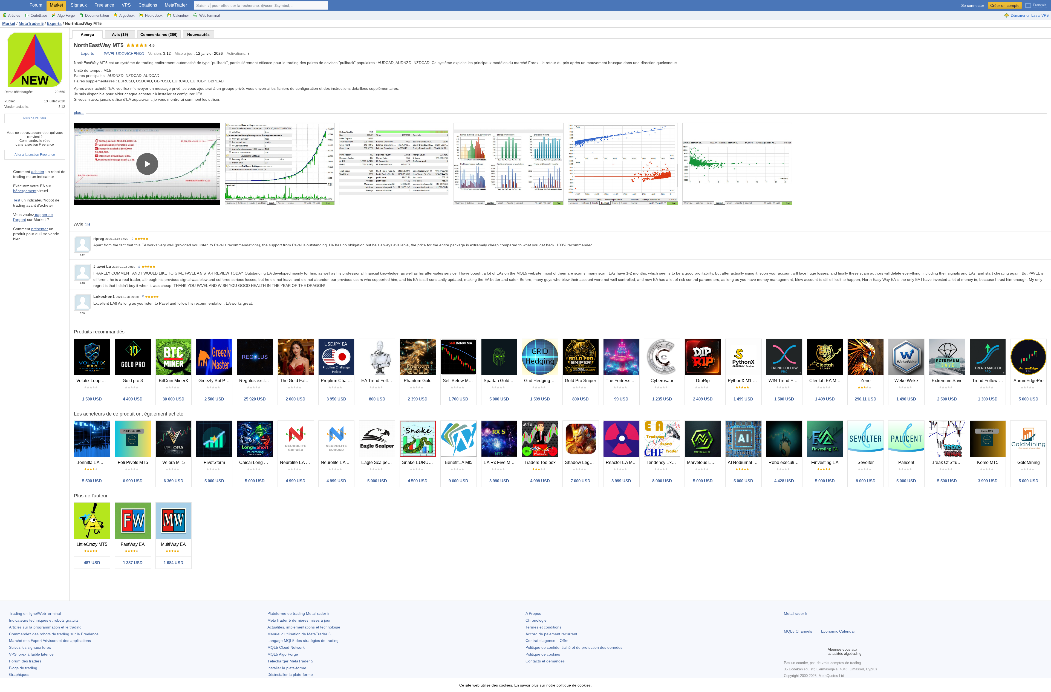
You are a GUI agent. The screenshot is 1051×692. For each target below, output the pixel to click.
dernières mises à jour (299, 620)
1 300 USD (988, 399)
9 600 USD (458, 480)
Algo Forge (66, 15)
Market (56, 5)
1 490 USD (906, 399)
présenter (39, 229)
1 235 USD (662, 399)
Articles (14, 15)
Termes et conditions (543, 627)
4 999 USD (295, 480)
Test (16, 200)
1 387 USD (133, 562)
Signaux (79, 5)
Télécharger (290, 661)
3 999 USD (621, 480)
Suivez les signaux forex (30, 647)
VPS (126, 5)
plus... (79, 112)
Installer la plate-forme (286, 668)
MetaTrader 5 (795, 613)
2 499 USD (703, 399)
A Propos (533, 613)
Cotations (147, 5)
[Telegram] (796, 651)
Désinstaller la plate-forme (290, 674)
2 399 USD (418, 399)
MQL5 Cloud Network (286, 647)
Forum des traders (25, 661)
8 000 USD (662, 480)
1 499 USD (743, 399)
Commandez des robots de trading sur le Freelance (54, 634)
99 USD (621, 399)
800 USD (377, 399)
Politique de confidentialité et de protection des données (574, 647)
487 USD (92, 562)
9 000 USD (866, 480)
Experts (87, 53)
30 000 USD (173, 399)
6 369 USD (173, 480)
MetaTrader (176, 5)
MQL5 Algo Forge (282, 654)
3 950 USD (336, 399)
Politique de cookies (543, 654)
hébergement (24, 191)
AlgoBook (127, 15)
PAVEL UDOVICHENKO (124, 53)
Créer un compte (1005, 5)
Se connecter (972, 6)
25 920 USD (255, 399)
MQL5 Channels (798, 631)
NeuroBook (154, 15)
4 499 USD (133, 399)
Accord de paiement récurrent (551, 634)
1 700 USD (458, 399)
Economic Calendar (838, 631)
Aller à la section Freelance (35, 155)
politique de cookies (573, 685)
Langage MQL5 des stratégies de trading (303, 640)
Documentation (97, 15)
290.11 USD (865, 399)
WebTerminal (209, 15)
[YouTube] (813, 651)
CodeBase (39, 15)
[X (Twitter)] (804, 651)
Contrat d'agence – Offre (547, 640)
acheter (37, 171)
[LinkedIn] (822, 651)
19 (87, 224)
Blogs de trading (23, 668)
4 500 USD (418, 480)
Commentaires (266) (159, 34)
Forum (36, 5)
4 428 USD (784, 480)
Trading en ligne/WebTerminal (35, 613)
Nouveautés (198, 34)
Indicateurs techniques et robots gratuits (44, 620)
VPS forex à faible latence (31, 654)
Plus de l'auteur (34, 118)
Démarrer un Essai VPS (1030, 15)
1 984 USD (173, 562)
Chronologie (536, 620)
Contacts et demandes (545, 661)
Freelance (104, 5)
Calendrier (181, 15)
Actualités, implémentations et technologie (303, 627)
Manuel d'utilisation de (299, 634)
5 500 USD (92, 480)
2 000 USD (295, 399)
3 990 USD (499, 480)
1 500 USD (92, 399)
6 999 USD (133, 480)
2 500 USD (214, 399)
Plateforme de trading (298, 613)
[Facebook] (787, 651)
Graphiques (19, 674)
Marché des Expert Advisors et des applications (50, 640)
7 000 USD (580, 480)
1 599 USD (540, 399)
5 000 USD (499, 399)
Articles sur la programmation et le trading (45, 627)
